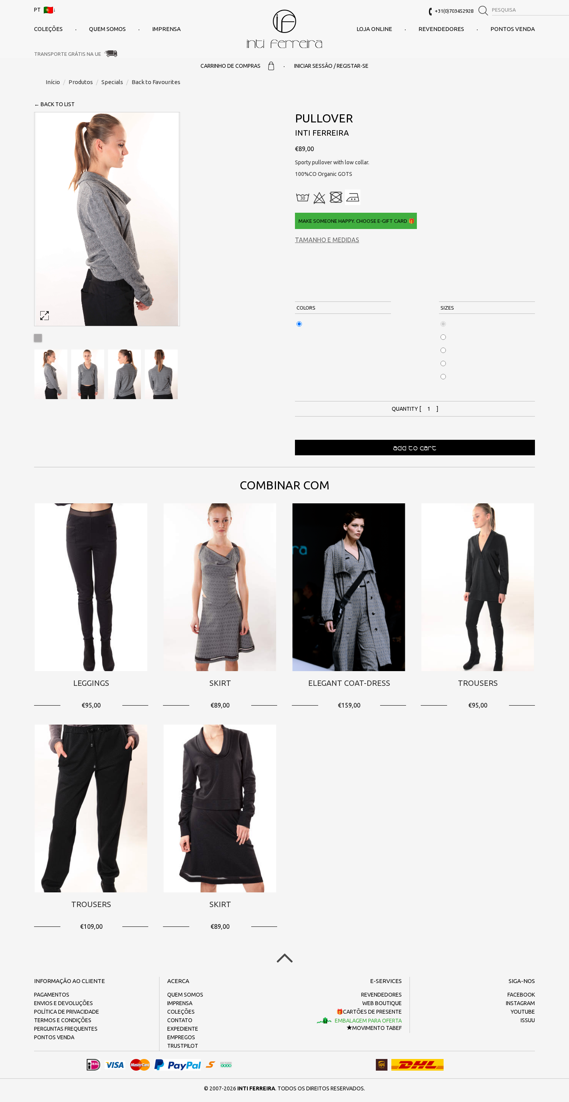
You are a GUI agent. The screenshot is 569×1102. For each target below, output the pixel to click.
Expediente (182, 1029)
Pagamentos (51, 995)
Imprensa (166, 29)
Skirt (220, 682)
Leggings (91, 682)
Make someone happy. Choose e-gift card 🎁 (356, 221)
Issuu (528, 1020)
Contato (179, 1020)
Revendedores (441, 29)
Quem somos (107, 29)
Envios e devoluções (63, 1003)
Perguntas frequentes (66, 1029)
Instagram (520, 1003)
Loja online (374, 29)
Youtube (523, 1012)
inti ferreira (284, 29)
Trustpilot (182, 1046)
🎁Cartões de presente (369, 1012)
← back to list (54, 104)
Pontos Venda (512, 29)
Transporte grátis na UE (67, 54)
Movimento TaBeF (377, 1028)
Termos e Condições (62, 1020)
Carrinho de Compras (231, 66)
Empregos (181, 1037)
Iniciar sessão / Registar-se (331, 66)
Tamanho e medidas (327, 239)
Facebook (521, 995)
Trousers (478, 682)
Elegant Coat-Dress (349, 682)
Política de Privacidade (66, 1012)
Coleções (48, 29)
